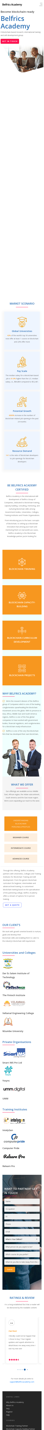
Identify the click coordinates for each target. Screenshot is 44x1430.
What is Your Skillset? (14, 1239)
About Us (9, 1405)
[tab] (20, 823)
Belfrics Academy (12, 4)
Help (8, 1415)
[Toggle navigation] (41, 4)
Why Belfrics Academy (15, 1402)
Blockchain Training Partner (17, 1426)
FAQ (8, 1408)
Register (9, 1412)
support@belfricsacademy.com (22, 1382)
